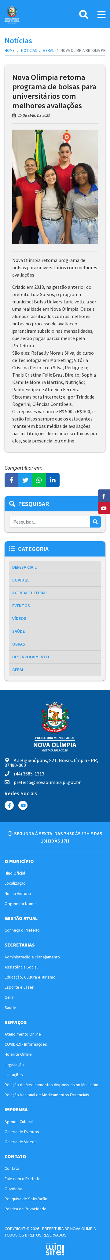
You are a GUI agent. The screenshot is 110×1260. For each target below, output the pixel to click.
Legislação (14, 1064)
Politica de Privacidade (25, 1209)
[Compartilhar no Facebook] (11, 480)
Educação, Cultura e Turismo (30, 977)
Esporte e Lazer (19, 987)
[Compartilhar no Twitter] (25, 480)
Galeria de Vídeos (21, 1141)
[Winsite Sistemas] (55, 1249)
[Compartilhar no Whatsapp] (39, 480)
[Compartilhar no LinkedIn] (53, 480)
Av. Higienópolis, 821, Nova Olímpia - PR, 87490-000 (51, 763)
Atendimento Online (23, 1034)
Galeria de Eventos (22, 1131)
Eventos (21, 605)
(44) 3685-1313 (29, 773)
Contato (12, 1168)
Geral (48, 50)
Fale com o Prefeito (23, 1178)
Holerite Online (18, 1054)
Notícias (29, 50)
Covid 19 (20, 580)
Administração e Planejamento (32, 957)
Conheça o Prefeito (22, 930)
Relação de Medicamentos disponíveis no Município (51, 1084)
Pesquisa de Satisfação (26, 1198)
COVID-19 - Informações (26, 1044)
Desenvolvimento (30, 657)
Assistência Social (21, 967)
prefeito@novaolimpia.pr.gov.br (47, 782)
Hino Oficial (15, 873)
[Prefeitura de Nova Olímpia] (12, 14)
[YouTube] (23, 805)
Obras (18, 644)
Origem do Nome (20, 903)
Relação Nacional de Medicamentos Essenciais (47, 1094)
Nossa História (18, 893)
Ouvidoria (13, 1188)
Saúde (18, 631)
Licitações (14, 1074)
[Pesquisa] (83, 14)
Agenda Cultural (30, 593)
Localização (15, 883)
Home (10, 50)
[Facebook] (9, 805)
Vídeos (19, 618)
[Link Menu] (101, 14)
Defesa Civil (24, 567)
